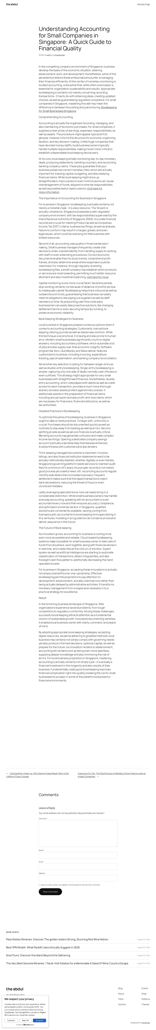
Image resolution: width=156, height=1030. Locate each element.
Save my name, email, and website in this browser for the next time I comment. (70, 885)
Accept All (39, 1020)
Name (41, 850)
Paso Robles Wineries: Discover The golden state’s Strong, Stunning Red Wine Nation (57, 939)
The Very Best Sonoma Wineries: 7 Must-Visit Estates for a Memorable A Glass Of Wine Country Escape (67, 963)
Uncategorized (59, 55)
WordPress (146, 1022)
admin (49, 55)
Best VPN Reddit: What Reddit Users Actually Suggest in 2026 (43, 947)
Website (42, 873)
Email (41, 862)
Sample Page (143, 4)
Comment (43, 818)
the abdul (12, 4)
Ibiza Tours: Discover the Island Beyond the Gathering (38, 955)
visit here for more (98, 277)
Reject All (25, 1020)
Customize (11, 1020)
